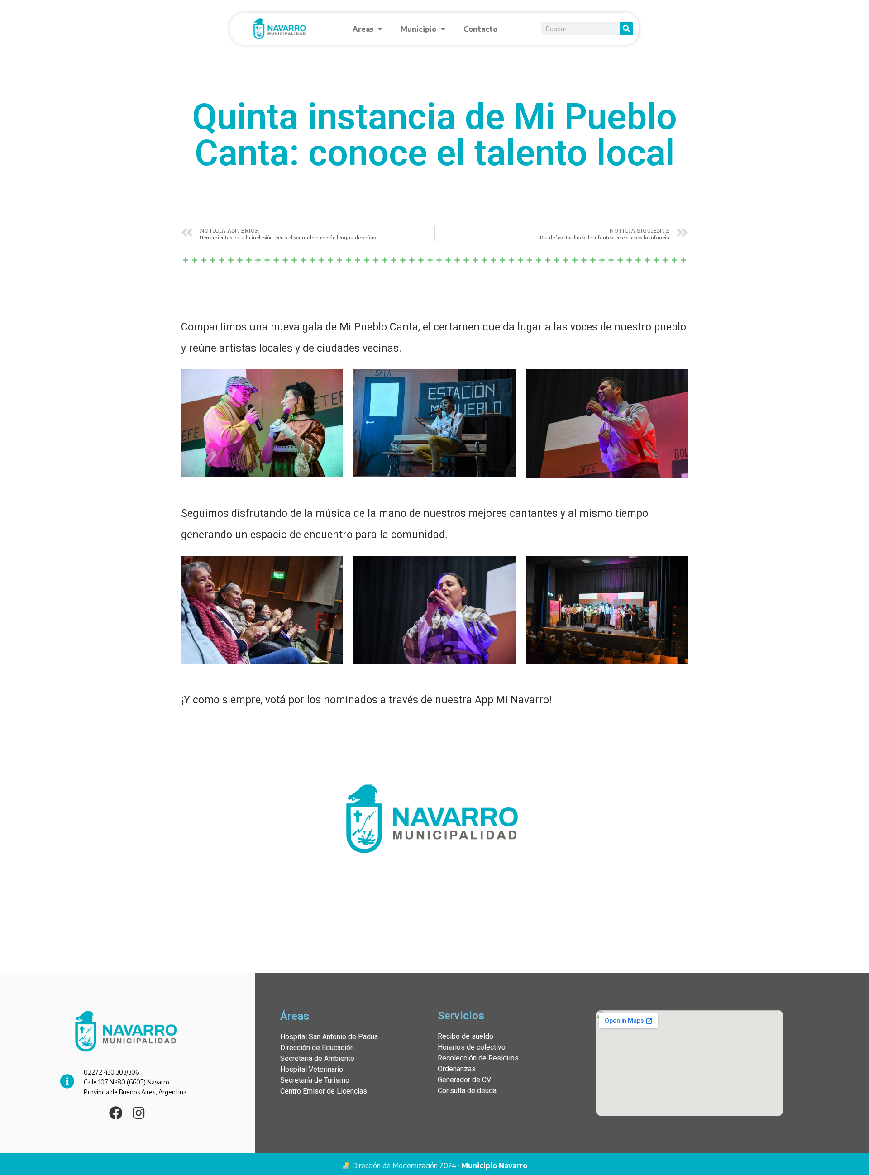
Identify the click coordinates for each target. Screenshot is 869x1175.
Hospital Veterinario (311, 1069)
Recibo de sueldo (465, 1036)
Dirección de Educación (317, 1047)
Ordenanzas (457, 1069)
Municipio (418, 28)
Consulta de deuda (467, 1090)
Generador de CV (464, 1079)
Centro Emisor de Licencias (323, 1091)
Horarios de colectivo (472, 1047)
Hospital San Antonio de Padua (329, 1036)
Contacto (480, 28)
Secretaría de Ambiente (317, 1058)
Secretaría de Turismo (314, 1080)
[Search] (626, 28)
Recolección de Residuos (478, 1058)
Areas (363, 28)
